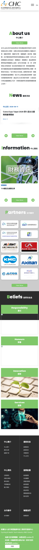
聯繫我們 (26, 515)
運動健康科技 (27, 493)
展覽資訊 (26, 447)
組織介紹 (6, 453)
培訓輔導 (26, 478)
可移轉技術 (7, 484)
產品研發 (26, 490)
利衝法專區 (7, 478)
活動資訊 (26, 453)
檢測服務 (26, 475)
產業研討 (26, 450)
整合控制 (26, 496)
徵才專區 (6, 487)
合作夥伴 (6, 515)
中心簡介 (6, 447)
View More (19, 43)
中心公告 (26, 456)
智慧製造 (26, 487)
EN (37, 5)
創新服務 (26, 484)
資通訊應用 (27, 481)
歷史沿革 (6, 450)
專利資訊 (6, 481)
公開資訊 (6, 475)
